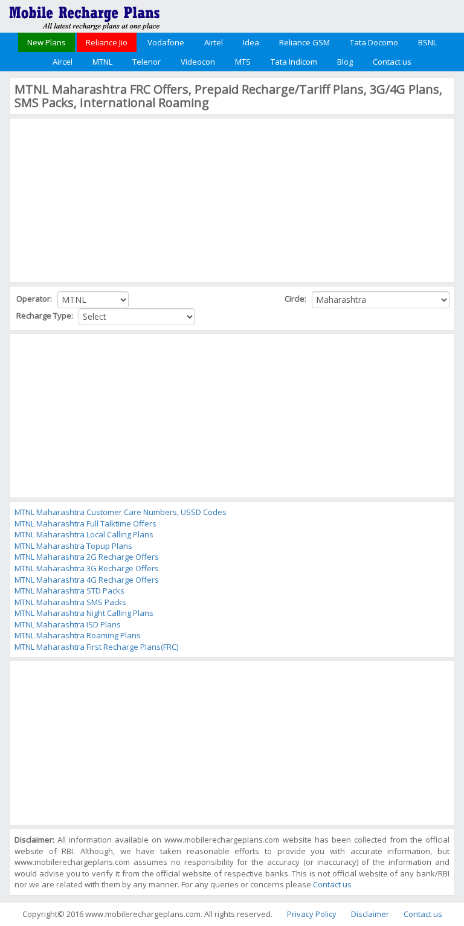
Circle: (296, 298)
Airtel (213, 42)
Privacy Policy (312, 913)
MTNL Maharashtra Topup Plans (73, 545)
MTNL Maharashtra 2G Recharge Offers (86, 556)
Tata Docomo (374, 42)
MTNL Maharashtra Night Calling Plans (83, 612)
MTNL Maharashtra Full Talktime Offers (85, 523)
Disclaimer (370, 913)
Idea (251, 42)
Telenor (146, 61)
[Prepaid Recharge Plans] (84, 15)
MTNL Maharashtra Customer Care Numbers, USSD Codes (120, 512)
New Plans (46, 42)
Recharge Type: (45, 315)
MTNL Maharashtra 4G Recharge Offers (86, 579)
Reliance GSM (304, 42)
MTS (243, 61)
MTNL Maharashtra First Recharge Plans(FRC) (96, 646)
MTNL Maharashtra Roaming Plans (77, 635)
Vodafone (165, 42)
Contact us (392, 61)
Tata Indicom (294, 61)
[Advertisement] (105, 198)
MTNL (102, 61)
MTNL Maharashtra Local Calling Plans (83, 534)
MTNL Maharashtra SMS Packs (70, 602)
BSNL (427, 42)
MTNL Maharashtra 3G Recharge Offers (86, 568)
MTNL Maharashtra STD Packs (69, 590)
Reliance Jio (106, 42)
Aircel (62, 61)
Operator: (35, 298)
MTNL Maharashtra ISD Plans (67, 624)
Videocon (198, 61)
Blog (345, 61)
